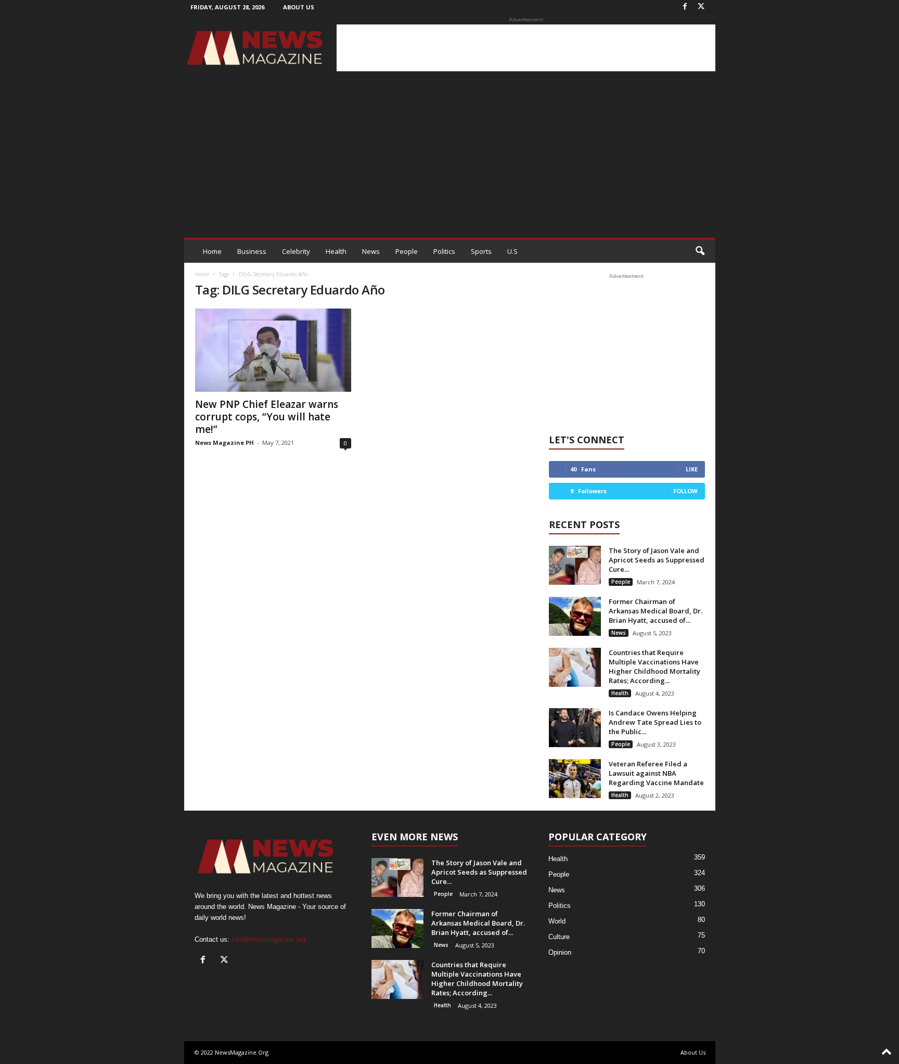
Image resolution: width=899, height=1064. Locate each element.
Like (692, 469)
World (557, 921)
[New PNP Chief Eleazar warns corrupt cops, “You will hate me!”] (273, 350)
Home (212, 251)
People (406, 251)
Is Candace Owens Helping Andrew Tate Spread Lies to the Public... (655, 722)
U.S (512, 251)
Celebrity (296, 251)
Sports (481, 251)
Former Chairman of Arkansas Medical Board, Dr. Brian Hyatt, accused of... (655, 611)
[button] (699, 251)
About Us (298, 7)
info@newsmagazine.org (268, 939)
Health (336, 251)
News (371, 251)
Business (251, 251)
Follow (685, 491)
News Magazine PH (224, 442)
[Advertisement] (526, 47)
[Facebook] (685, 7)
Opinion (559, 952)
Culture (559, 937)
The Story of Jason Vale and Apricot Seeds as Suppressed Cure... (656, 560)
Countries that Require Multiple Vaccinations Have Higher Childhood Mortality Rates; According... (654, 666)
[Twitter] (701, 7)
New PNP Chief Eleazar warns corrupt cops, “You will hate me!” (266, 417)
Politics (444, 251)
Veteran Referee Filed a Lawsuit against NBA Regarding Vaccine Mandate (656, 773)
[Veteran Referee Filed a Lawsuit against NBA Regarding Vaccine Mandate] (575, 778)
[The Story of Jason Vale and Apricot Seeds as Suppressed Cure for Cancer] (575, 565)
